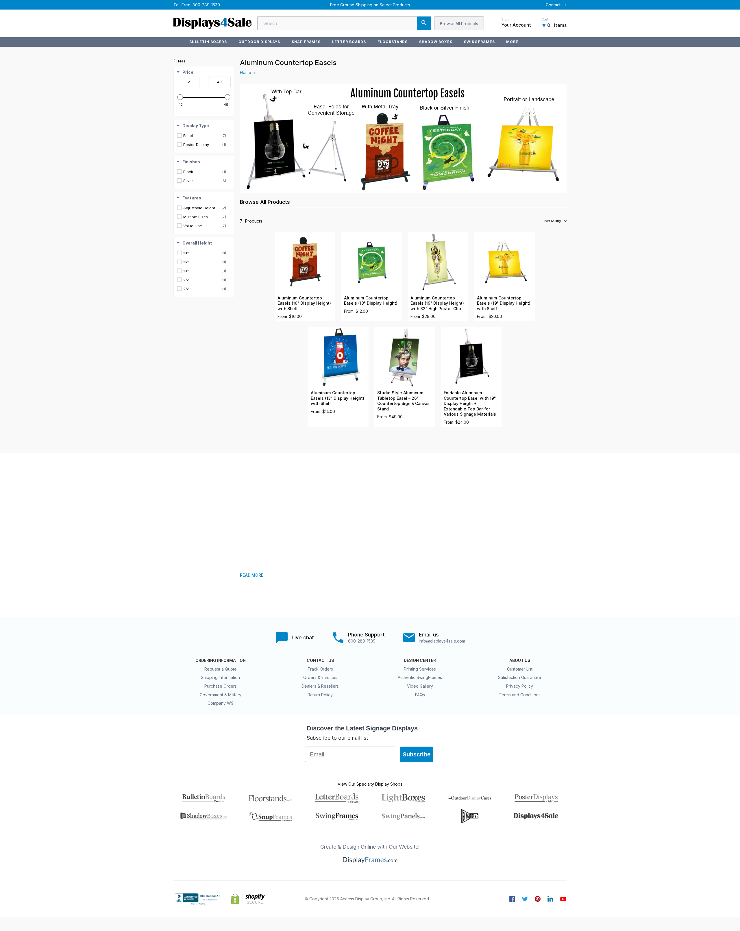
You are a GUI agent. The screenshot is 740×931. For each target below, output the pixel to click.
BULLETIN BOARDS (208, 42)
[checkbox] (204, 135)
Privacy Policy (519, 686)
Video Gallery (420, 686)
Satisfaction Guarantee (519, 677)
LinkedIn (550, 898)
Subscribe (416, 754)
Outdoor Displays (259, 42)
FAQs (420, 694)
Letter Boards (349, 42)
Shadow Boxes (435, 42)
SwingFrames (479, 42)
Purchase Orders (220, 686)
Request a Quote (220, 669)
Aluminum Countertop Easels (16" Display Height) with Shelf (304, 303)
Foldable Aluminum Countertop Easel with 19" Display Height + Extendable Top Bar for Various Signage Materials (470, 403)
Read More (251, 575)
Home (245, 72)
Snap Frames (306, 42)
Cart (544, 19)
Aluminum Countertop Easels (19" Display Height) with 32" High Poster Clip (437, 303)
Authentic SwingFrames (420, 677)
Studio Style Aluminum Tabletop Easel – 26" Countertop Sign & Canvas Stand (403, 400)
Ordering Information (220, 660)
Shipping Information (220, 677)
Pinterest (537, 898)
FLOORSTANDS (393, 42)
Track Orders (320, 669)
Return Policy (320, 694)
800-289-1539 (206, 4)
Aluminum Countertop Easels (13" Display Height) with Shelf (337, 398)
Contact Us (556, 4)
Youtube (563, 898)
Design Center (420, 660)
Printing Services (420, 669)
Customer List (519, 669)
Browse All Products (459, 23)
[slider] (180, 97)
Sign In (507, 19)
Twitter (524, 898)
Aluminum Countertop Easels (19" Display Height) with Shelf (503, 303)
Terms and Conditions (520, 694)
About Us (519, 660)
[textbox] (188, 82)
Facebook (512, 898)
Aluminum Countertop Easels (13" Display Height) (370, 301)
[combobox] (344, 23)
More (512, 42)
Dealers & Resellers (320, 686)
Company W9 (221, 703)
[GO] (424, 23)
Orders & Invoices (320, 677)
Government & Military (220, 694)
